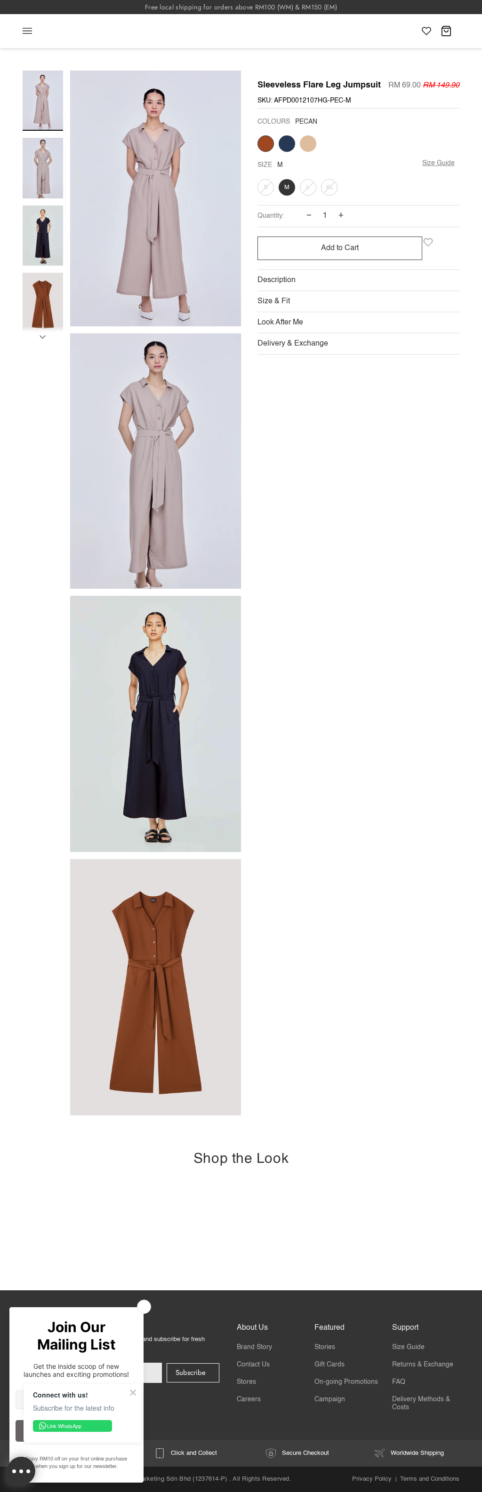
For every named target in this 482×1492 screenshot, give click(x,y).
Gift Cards (329, 1364)
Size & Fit (273, 301)
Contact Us (253, 1364)
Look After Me (280, 322)
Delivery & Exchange (292, 343)
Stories (324, 1347)
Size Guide (438, 163)
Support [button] (405, 1328)
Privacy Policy (372, 1479)
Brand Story (254, 1347)
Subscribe (191, 1372)
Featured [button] (329, 1328)
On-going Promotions (346, 1382)
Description (276, 280)
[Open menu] (37, 31)
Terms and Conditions (429, 1479)
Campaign (329, 1399)
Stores (246, 1382)
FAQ (398, 1382)
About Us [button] (252, 1328)
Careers (249, 1399)
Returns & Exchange (422, 1364)
